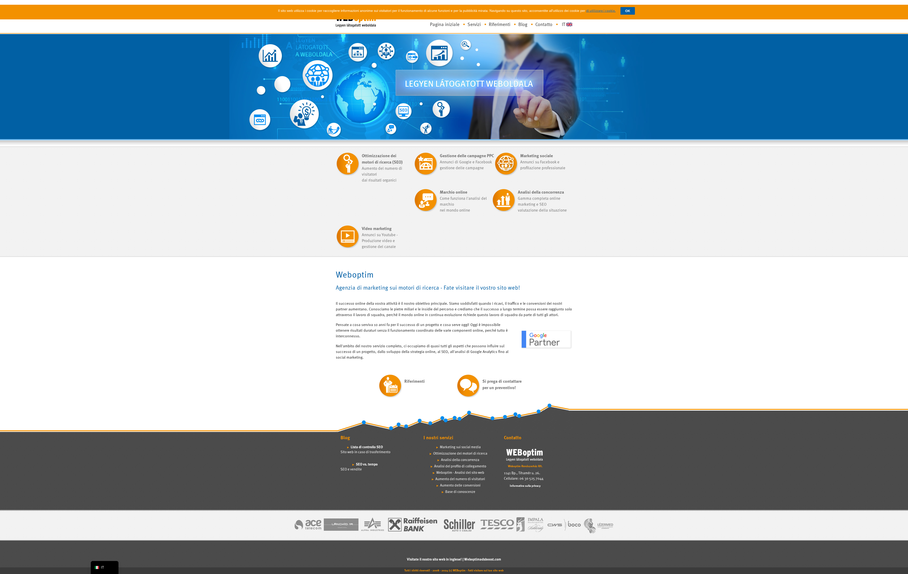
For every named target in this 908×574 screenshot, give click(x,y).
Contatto (543, 24)
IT (563, 24)
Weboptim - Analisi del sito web (460, 473)
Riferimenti (499, 24)
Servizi (474, 24)
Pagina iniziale (444, 24)
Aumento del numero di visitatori (460, 479)
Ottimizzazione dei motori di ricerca (460, 454)
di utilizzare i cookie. (601, 11)
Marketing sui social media (460, 447)
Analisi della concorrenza (460, 460)
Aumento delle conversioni (460, 485)
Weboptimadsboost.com (482, 559)
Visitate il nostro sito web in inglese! (434, 559)
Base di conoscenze (460, 492)
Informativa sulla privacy (525, 486)
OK (627, 11)
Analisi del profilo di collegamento (460, 466)
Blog (522, 24)
